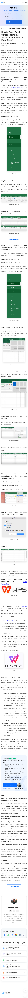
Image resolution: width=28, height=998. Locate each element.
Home (2, 28)
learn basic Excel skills (16, 87)
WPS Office (23, 606)
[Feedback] (25, 990)
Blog (7, 28)
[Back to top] (25, 995)
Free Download (15, 22)
